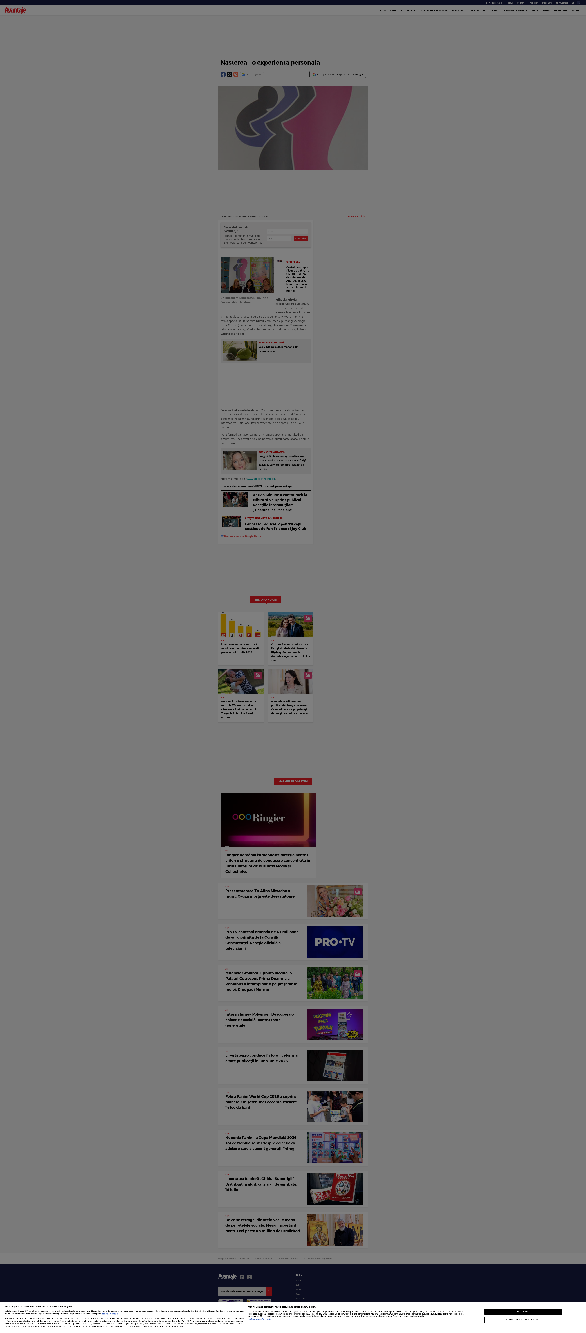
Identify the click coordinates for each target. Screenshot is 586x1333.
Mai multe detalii (110, 1314)
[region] (293, 1317)
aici (61, 1324)
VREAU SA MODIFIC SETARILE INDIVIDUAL (523, 1320)
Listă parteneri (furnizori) (259, 1319)
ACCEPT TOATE (523, 1312)
